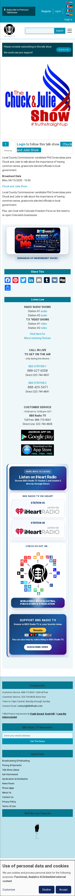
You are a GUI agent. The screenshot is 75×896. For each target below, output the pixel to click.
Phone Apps (8, 788)
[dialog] (37, 878)
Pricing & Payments (12, 765)
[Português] (71, 10)
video (44, 323)
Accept (63, 889)
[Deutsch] (71, 6)
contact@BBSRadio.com (30, 706)
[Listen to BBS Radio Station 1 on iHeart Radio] (38, 511)
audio (44, 311)
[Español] (71, 14)
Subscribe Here (38, 647)
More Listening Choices (37, 338)
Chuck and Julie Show (14, 186)
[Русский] (68, 14)
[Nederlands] (71, 2)
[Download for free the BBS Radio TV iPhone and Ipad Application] (37, 449)
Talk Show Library (10, 770)
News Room (8, 783)
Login (21, 144)
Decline (46, 889)
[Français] (68, 6)
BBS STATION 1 (37, 366)
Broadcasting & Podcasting (16, 761)
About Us (6, 792)
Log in (58, 11)
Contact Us (7, 797)
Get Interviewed (10, 774)
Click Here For (37, 333)
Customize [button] (9, 889)
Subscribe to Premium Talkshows (18, 11)
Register (46, 11)
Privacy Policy (9, 801)
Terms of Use (9, 806)
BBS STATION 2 (37, 382)
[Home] (9, 30)
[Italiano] (68, 10)
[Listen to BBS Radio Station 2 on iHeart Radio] (38, 531)
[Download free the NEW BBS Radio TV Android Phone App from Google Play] (37, 435)
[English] (68, 2)
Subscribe (64, 50)
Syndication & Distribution (15, 779)
